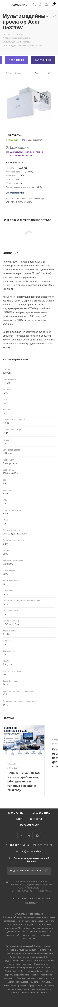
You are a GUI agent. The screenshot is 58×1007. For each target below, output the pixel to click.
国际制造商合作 (31, 903)
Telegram (29, 835)
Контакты (35, 819)
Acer (36, 73)
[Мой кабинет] (46, 5)
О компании (16, 813)
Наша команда (40, 813)
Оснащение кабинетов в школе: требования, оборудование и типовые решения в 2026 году (23, 781)
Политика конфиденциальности (31, 881)
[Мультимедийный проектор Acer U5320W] (29, 103)
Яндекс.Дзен (37, 835)
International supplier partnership (31, 899)
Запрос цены (43, 60)
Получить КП (16, 60)
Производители (29, 825)
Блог (19, 819)
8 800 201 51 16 (19, 845)
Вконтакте (20, 835)
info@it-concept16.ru (31, 851)
